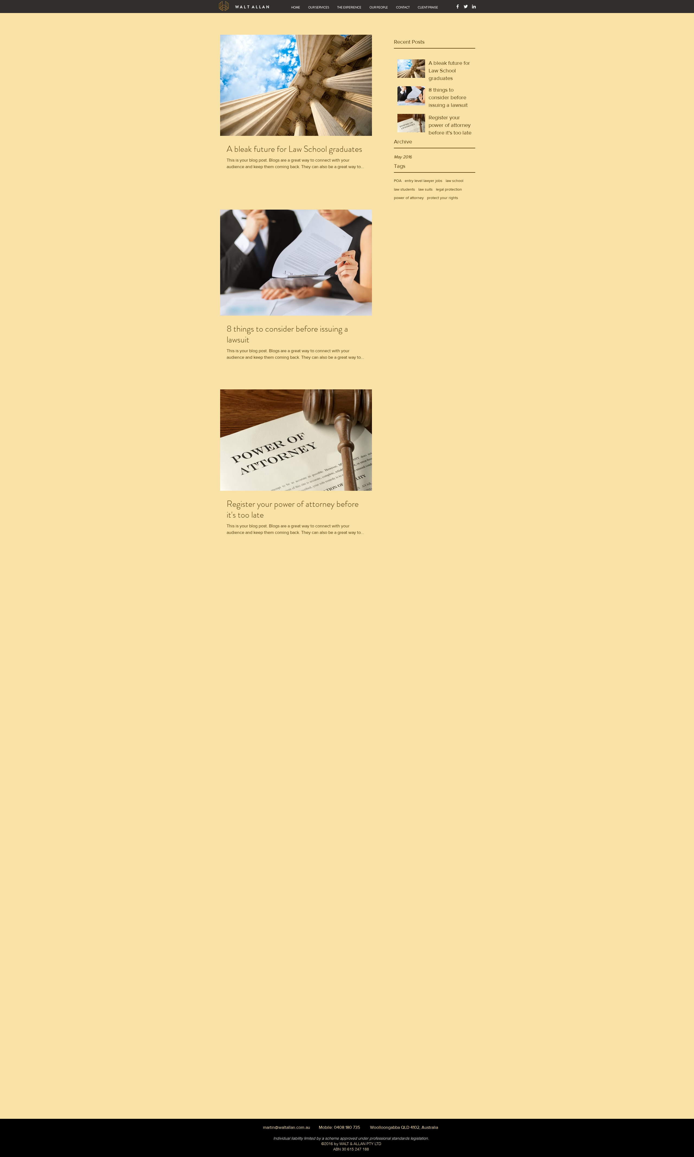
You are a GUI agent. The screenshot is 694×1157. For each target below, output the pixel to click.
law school (454, 180)
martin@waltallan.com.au (286, 1127)
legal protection (449, 189)
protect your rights (442, 197)
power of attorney (409, 197)
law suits (425, 189)
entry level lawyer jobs (423, 180)
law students (404, 189)
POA (397, 180)
